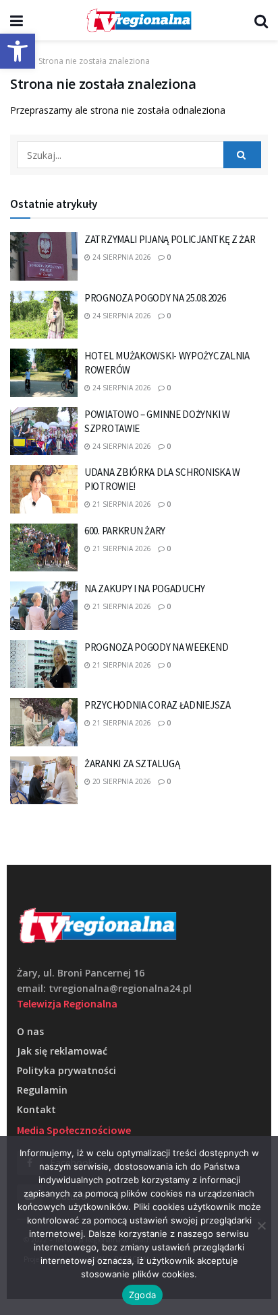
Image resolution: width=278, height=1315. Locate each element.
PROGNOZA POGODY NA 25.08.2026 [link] (154, 297)
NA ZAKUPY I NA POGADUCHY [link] (144, 588)
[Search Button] (242, 154)
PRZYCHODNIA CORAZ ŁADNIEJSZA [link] (157, 705)
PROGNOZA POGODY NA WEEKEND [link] (156, 647)
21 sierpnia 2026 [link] (120, 504)
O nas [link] (30, 1031)
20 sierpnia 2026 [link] (120, 781)
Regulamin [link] (42, 1089)
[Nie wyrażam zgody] (261, 1225)
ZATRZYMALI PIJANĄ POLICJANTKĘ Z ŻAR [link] (170, 239)
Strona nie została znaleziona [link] (94, 61)
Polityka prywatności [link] (66, 1070)
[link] (17, 51)
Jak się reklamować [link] (62, 1050)
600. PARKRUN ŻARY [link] (124, 530)
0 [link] (168, 257)
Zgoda (142, 1294)
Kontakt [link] (36, 1109)
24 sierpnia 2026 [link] (120, 257)
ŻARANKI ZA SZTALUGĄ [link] (131, 763)
